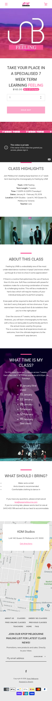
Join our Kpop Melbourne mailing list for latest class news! (26, 638)
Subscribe (38, 656)
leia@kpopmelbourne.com (26, 502)
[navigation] (6, 4)
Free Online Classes (15, 622)
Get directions (26, 544)
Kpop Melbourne (32, 678)
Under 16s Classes (38, 618)
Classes (21, 618)
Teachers (18, 626)
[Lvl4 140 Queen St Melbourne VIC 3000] (26, 566)
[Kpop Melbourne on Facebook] (26, 671)
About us (9, 618)
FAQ (37, 626)
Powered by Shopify (26, 682)
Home (29, 626)
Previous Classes (38, 622)
